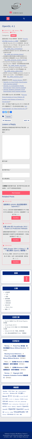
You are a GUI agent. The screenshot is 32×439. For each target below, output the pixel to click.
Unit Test (7, 412)
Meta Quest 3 (22, 404)
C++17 (26, 396)
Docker (5, 391)
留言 (4, 132)
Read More (15, 217)
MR (16, 391)
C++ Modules (16, 399)
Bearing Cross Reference (13, 353)
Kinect (5, 404)
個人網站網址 (6, 178)
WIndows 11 (11, 414)
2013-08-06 (8, 223)
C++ (10, 396)
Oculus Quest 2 (22, 391)
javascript (23, 401)
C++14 (21, 396)
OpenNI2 (20, 409)
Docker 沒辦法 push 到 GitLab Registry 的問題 (15, 322)
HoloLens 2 (12, 401)
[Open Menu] (8, 18)
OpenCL (14, 406)
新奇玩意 (8, 303)
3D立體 (20, 393)
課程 (21, 414)
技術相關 (7, 298)
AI (23, 393)
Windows (5, 414)
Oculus (9, 406)
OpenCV (19, 406)
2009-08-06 (8, 245)
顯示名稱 (5, 161)
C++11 (16, 396)
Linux (10, 404)
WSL (17, 414)
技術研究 (13, 35)
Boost (5, 396)
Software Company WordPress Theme (15, 433)
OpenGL (8, 116)
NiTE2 (5, 406)
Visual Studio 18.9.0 (10, 325)
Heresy (17, 30)
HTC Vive (11, 391)
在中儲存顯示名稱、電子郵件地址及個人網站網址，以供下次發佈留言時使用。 (16, 187)
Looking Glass (15, 404)
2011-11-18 (8, 201)
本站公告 (7, 305)
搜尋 (16, 273)
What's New (9, 307)
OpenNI (12, 409)
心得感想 (7, 292)
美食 (7, 296)
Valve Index (6, 393)
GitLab (5, 401)
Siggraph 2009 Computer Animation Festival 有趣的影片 (15, 375)
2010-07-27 (7, 30)
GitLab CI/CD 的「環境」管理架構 (14, 331)
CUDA (22, 399)
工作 (7, 294)
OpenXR (26, 409)
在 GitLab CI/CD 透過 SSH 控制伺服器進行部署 (15, 328)
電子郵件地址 (6, 170)
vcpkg (11, 412)
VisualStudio (19, 412)
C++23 (10, 399)
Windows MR (13, 393)
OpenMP (5, 409)
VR (27, 412)
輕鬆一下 (7, 309)
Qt (3, 412)
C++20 (5, 399)
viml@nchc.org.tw (12, 12)
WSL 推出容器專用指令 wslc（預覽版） (16, 333)
